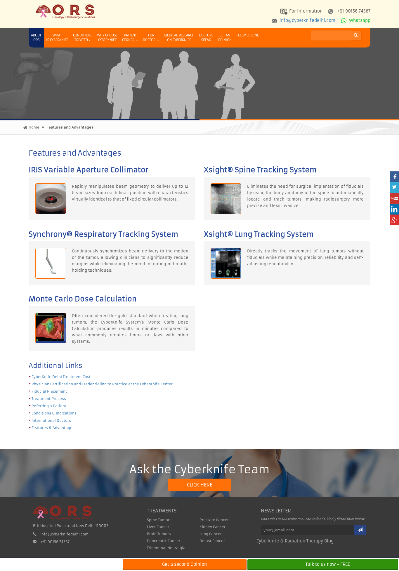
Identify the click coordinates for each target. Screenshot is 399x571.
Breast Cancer (212, 541)
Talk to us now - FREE (328, 564)
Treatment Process (49, 398)
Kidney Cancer (212, 527)
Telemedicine (247, 35)
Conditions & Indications (54, 413)
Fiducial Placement (49, 391)
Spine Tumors (159, 520)
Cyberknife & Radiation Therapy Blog (295, 541)
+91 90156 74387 (353, 11)
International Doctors (51, 420)
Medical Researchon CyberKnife (179, 37)
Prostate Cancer (214, 520)
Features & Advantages (53, 428)
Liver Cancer (158, 527)
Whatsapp (359, 20)
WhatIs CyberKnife (57, 37)
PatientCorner (129, 37)
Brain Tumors (159, 534)
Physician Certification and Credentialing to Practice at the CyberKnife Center (102, 384)
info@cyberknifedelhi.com (306, 20)
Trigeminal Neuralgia (166, 548)
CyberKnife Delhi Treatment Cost (61, 377)
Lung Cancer (211, 534)
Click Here (199, 485)
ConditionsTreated (82, 37)
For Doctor (149, 37)
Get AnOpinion (225, 37)
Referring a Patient (49, 406)
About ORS (36, 37)
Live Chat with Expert (61, 564)
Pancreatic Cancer (163, 541)
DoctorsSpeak (206, 37)
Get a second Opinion (184, 564)
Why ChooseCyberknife (107, 37)
